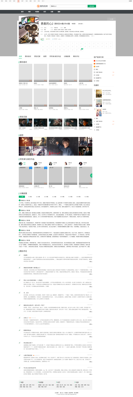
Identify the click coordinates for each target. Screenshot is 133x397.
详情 (90, 261)
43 (76, 50)
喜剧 (21, 385)
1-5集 (22, 196)
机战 (88, 385)
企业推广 (57, 392)
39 (59, 50)
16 (106, 43)
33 (106, 46)
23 (64, 46)
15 (102, 43)
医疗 (22, 1)
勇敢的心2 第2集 (25, 210)
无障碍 (130, 1)
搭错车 (35, 83)
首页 (22, 11)
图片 (14, 1)
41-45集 (87, 196)
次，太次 (26, 292)
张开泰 (69, 29)
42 (72, 50)
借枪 (80, 108)
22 (59, 46)
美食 (71, 385)
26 (76, 46)
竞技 (64, 386)
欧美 (21, 386)
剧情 (65, 27)
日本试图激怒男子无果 (84, 128)
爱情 (24, 385)
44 (81, 50)
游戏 (58, 386)
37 (51, 50)
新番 (82, 385)
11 (85, 43)
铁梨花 (65, 83)
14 (98, 43)
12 (89, 43)
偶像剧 (39, 385)
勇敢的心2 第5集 (25, 240)
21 (55, 46)
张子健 (59, 29)
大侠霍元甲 (36, 186)
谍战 (50, 385)
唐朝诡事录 (21, 186)
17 (110, 43)
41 (68, 50)
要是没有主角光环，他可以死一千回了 (34, 305)
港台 (27, 386)
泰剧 (53, 385)
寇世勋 (66, 29)
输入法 (61, 392)
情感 (58, 385)
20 (51, 46)
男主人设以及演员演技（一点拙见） (33, 280)
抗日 (46, 385)
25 (72, 46)
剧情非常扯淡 (27, 330)
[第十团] (55, 176)
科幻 (33, 385)
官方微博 (76, 392)
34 (110, 46)
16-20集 (46, 196)
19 (47, 46)
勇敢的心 (66, 108)
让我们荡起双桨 (28, 355)
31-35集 (70, 196)
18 (43, 46)
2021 (45, 27)
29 (89, 46)
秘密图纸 (51, 108)
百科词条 (80, 23)
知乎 (10, 1)
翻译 (31, 1)
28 (85, 46)
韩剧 (42, 386)
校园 (79, 386)
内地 (30, 386)
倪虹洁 (62, 29)
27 (81, 46)
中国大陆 (56, 27)
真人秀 (61, 385)
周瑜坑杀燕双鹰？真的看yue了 (32, 267)
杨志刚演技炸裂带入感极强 (55, 128)
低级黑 (25, 255)
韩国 (24, 386)
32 (102, 46)
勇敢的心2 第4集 (25, 230)
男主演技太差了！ (28, 343)
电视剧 (37, 11)
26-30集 (62, 196)
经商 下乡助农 (22, 128)
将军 (80, 186)
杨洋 (45, 386)
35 (43, 50)
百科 (39, 1)
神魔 (76, 386)
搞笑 (85, 385)
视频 (18, 1)
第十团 (50, 186)
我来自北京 (66, 186)
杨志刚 (55, 29)
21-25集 (54, 196)
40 (64, 50)
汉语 (26, 1)
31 (98, 46)
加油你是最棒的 (52, 83)
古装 (43, 385)
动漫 (52, 11)
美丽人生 (36, 108)
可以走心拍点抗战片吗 (30, 368)
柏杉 (45, 29)
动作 (27, 385)
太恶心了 (26, 317)
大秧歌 (20, 108)
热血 (79, 385)
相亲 (61, 386)
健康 (59, 11)
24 (68, 46)
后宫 (76, 385)
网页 (2, 1)
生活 (68, 385)
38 (55, 50)
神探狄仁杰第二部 (23, 83)
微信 (6, 1)
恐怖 (30, 385)
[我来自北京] (70, 176)
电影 (29, 11)
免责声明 (71, 392)
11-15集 (38, 196)
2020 (82, 386)
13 (93, 43)
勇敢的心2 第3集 (25, 220)
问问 (35, 1)
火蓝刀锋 (81, 83)
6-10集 (30, 196)
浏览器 (66, 392)
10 (81, 43)
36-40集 (78, 196)
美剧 (39, 386)
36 (47, 50)
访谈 (65, 385)
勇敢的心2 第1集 (25, 200)
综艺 (45, 11)
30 (93, 46)
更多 (92, 36)
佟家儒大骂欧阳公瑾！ (39, 128)
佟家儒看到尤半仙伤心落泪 (70, 128)
